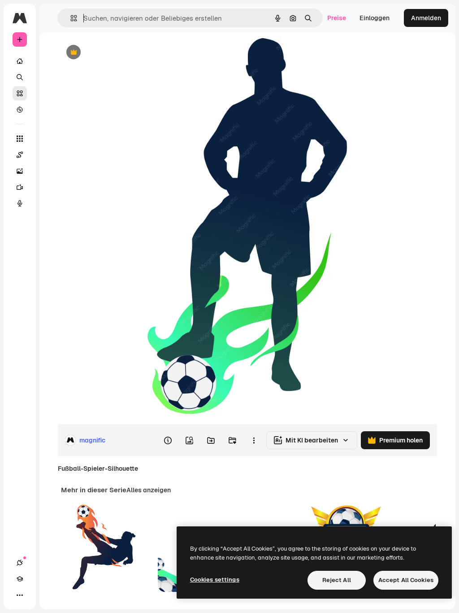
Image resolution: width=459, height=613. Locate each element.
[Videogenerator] (20, 187)
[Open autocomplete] (70, 18)
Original (114, 52)
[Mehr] (20, 595)
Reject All (336, 580)
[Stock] (20, 93)
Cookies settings (214, 579)
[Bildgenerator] (20, 171)
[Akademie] (20, 579)
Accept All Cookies (405, 580)
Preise (336, 18)
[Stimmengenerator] (20, 203)
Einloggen (374, 18)
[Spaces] (20, 155)
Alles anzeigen (148, 490)
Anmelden (426, 18)
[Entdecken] (20, 109)
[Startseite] (20, 61)
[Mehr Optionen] (254, 440)
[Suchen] (20, 77)
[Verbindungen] (20, 563)
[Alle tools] (20, 138)
